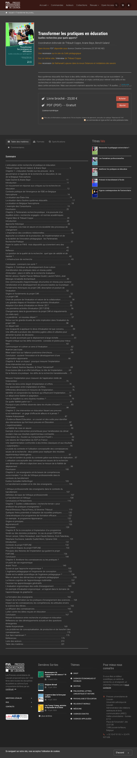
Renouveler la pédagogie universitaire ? (114, 148)
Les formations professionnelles (111, 158)
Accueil (43, 5)
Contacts (10, 707)
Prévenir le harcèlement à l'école (111, 180)
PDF (52, 48)
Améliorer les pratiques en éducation (113, 169)
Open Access (107, 5)
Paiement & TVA (117, 118)
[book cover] (20, 44)
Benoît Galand (102, 42)
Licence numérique (50, 110)
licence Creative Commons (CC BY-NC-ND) (86, 48)
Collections (81, 5)
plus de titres (46, 716)
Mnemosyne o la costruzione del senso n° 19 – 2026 (55, 674)
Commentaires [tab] (17, 147)
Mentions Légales (14, 698)
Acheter (122, 99)
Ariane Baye (88, 42)
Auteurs (69, 5)
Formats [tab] (40, 141)
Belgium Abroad (51, 685)
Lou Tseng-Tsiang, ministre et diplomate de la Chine (55, 706)
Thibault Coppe (73, 42)
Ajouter (122, 105)
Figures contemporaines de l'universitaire (115, 190)
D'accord (120, 752)
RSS (7, 702)
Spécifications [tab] (58, 141)
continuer (10, 689)
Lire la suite (125, 85)
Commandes (57, 5)
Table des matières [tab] (19, 141)
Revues (93, 5)
